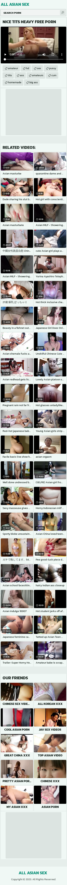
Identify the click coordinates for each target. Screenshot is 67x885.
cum (53, 75)
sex (39, 68)
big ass (33, 82)
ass (22, 75)
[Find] (62, 12)
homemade (14, 82)
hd (27, 68)
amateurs (37, 75)
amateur (13, 68)
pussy (52, 68)
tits (10, 75)
